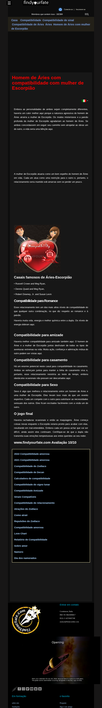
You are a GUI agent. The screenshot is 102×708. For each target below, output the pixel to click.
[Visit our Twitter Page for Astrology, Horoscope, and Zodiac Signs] (28, 689)
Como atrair (21, 515)
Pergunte (63, 703)
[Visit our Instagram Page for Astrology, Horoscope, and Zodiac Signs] (23, 689)
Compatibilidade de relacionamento (34, 503)
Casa (14, 20)
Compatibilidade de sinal (58, 20)
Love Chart (20, 533)
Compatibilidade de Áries (28, 24)
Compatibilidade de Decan (29, 472)
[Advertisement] (59, 151)
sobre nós (15, 703)
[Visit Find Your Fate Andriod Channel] (40, 689)
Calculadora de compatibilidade (32, 478)
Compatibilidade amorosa (28, 527)
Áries (48, 24)
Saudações (16, 707)
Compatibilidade (31, 20)
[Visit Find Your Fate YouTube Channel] (32, 689)
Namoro (18, 552)
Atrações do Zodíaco (26, 509)
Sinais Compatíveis (25, 497)
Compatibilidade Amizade (28, 490)
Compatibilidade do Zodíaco (30, 466)
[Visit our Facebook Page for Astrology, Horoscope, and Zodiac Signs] (19, 689)
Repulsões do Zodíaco (27, 521)
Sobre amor (20, 546)
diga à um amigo (66, 707)
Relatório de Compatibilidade (30, 539)
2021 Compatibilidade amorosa (31, 460)
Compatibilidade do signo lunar (32, 484)
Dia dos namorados (25, 558)
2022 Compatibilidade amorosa (31, 454)
